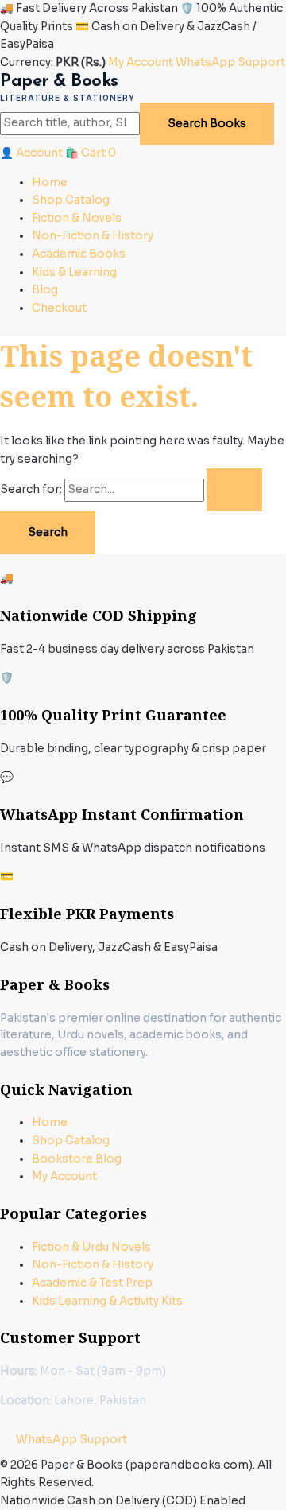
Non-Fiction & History (92, 236)
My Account (140, 62)
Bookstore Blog (77, 1159)
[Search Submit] (234, 489)
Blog (45, 290)
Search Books (207, 123)
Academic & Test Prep (92, 1283)
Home (50, 182)
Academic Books (79, 254)
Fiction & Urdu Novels (91, 1247)
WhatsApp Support (230, 62)
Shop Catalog (71, 200)
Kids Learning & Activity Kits (107, 1301)
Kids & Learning (74, 272)
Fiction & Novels (77, 218)
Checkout (59, 308)
